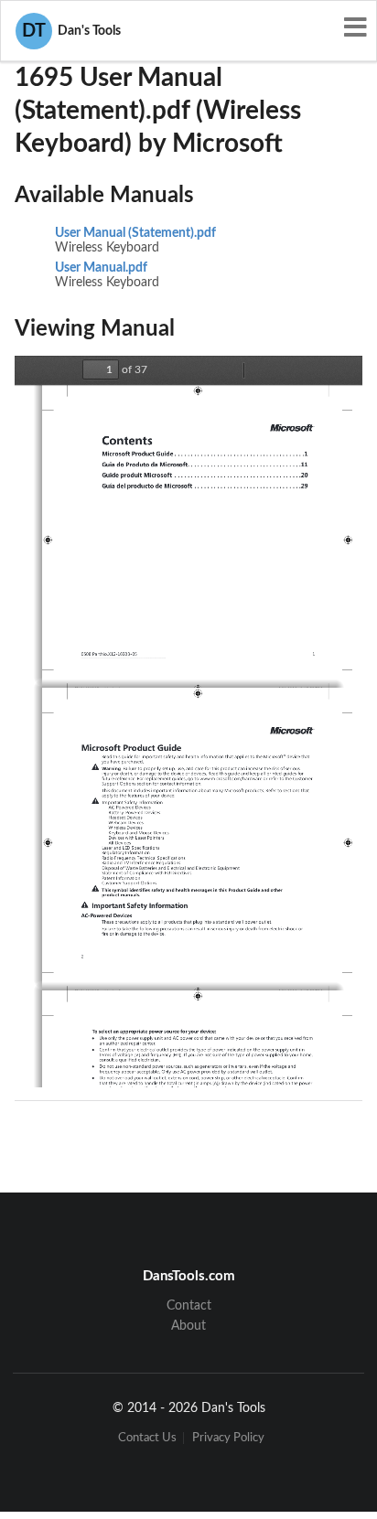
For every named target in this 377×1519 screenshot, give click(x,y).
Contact (189, 1306)
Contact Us (147, 1438)
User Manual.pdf (101, 268)
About (188, 1326)
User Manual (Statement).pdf (135, 233)
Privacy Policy (228, 1438)
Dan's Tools (71, 31)
